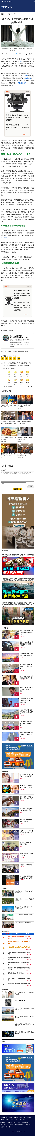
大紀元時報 (4, 1124)
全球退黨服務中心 (19, 1124)
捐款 (11, 1119)
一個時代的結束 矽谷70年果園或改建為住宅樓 (26, 712)
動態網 (2, 1127)
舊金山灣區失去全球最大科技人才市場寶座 (26, 654)
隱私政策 (22, 1117)
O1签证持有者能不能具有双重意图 (26, 820)
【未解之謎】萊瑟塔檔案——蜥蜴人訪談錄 (26, 786)
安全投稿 (29, 1117)
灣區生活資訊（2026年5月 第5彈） (27, 854)
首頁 (2, 14)
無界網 (8, 1127)
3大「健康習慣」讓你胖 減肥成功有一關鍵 (19, 363)
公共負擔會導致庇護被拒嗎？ (23, 922)
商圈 (7, 1119)
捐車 (16, 1119)
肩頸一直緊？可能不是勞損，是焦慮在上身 (26, 798)
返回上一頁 (17, 489)
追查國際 (10, 1122)
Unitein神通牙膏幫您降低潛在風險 (24, 915)
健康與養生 (10, 14)
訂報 (20, 1119)
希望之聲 (11, 1124)
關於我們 (3, 1117)
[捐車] (18, 768)
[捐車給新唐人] (18, 548)
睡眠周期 (4, 237)
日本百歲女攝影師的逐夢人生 (23, 1000)
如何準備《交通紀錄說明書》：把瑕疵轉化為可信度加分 (8, 423)
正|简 (30, 54)
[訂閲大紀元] (18, 1052)
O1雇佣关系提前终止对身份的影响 (26, 843)
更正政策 (9, 1117)
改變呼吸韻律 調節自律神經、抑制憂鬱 (18, 365)
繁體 (33, 1)
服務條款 (16, 1117)
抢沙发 (30, 386)
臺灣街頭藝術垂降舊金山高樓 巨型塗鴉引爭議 (26, 734)
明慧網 (28, 1124)
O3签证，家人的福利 (26, 865)
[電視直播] (18, 1111)
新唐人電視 (17, 1122)
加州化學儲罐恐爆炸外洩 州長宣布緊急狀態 (26, 877)
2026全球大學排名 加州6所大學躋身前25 (26, 809)
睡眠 (21, 61)
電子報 (2, 1119)
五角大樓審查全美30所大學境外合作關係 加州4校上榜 (26, 700)
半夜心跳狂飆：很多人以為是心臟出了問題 (26, 775)
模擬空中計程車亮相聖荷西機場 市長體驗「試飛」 (26, 644)
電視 (24, 1119)
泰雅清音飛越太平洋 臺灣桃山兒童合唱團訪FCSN (27, 666)
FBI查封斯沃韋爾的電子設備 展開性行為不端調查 (26, 689)
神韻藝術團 (25, 1122)
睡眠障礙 (28, 78)
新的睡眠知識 (22, 83)
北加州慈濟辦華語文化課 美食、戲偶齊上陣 (26, 723)
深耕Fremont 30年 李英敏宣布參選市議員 (26, 832)
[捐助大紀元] (18, 1091)
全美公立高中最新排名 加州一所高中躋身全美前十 (26, 632)
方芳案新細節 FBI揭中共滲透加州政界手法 (26, 677)
